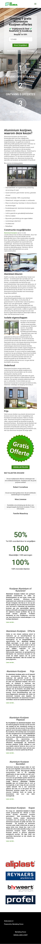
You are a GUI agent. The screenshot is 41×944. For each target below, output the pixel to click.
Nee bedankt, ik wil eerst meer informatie (20, 51)
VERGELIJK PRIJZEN (20, 467)
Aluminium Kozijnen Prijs (20, 671)
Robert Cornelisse (20, 487)
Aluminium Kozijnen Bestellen (20, 763)
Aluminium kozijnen (10, 233)
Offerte (31, 631)
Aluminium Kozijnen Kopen (20, 808)
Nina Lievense (20, 499)
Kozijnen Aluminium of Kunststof (20, 589)
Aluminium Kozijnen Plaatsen (20, 718)
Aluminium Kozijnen (17, 631)
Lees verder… (10, 622)
